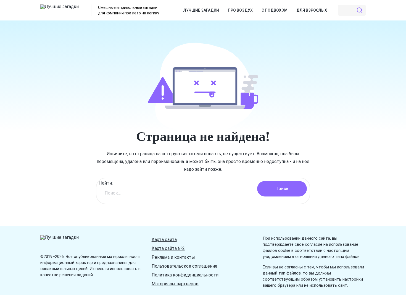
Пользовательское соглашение (184, 266)
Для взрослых (311, 10)
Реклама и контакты (173, 257)
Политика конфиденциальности (185, 275)
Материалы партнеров (175, 283)
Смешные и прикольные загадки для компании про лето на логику (128, 10)
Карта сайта (164, 239)
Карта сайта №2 (168, 248)
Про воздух (240, 10)
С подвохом (275, 10)
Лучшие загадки (201, 10)
